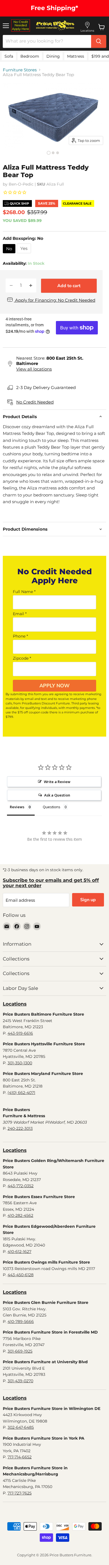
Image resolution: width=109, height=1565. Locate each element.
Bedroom (29, 56)
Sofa (8, 56)
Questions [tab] (51, 806)
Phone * (20, 636)
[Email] (7, 926)
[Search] (98, 41)
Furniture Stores (20, 69)
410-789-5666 (21, 1321)
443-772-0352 (21, 1185)
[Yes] (24, 254)
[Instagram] (27, 926)
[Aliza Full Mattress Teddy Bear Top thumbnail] (48, 152)
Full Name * (24, 591)
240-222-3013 (20, 1128)
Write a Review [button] (57, 781)
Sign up (88, 900)
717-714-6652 (20, 1456)
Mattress (75, 56)
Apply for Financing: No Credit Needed (54, 300)
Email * (20, 613)
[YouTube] (37, 926)
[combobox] (47, 41)
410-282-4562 (20, 1215)
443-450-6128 (21, 1274)
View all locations (34, 369)
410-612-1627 (19, 1251)
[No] (10, 254)
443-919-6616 (20, 1033)
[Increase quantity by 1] (30, 285)
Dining (53, 56)
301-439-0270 (20, 1380)
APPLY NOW (54, 685)
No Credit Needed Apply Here (20, 25)
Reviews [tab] (17, 806)
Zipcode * (22, 658)
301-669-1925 (20, 1351)
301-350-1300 (20, 1062)
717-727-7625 (20, 1493)
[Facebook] (17, 926)
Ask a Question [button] (57, 795)
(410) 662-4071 (21, 1092)
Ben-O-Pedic (21, 184)
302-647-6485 (21, 1427)
